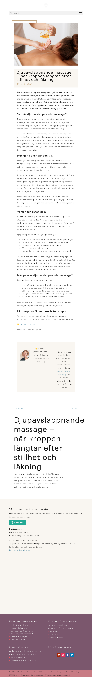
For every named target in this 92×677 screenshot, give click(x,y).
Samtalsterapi (18, 657)
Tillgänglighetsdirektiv (23, 634)
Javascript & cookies (22, 631)
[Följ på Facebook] (67, 655)
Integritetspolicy (20, 628)
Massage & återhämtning (24, 660)
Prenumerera (57, 637)
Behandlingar (24, 84)
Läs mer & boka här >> (19, 550)
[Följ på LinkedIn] (72, 655)
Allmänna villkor (19, 625)
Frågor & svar (18, 640)
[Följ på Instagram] (63, 655)
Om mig (54, 634)
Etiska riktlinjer (19, 637)
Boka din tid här (27, 324)
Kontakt (54, 631)
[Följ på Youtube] (58, 655)
